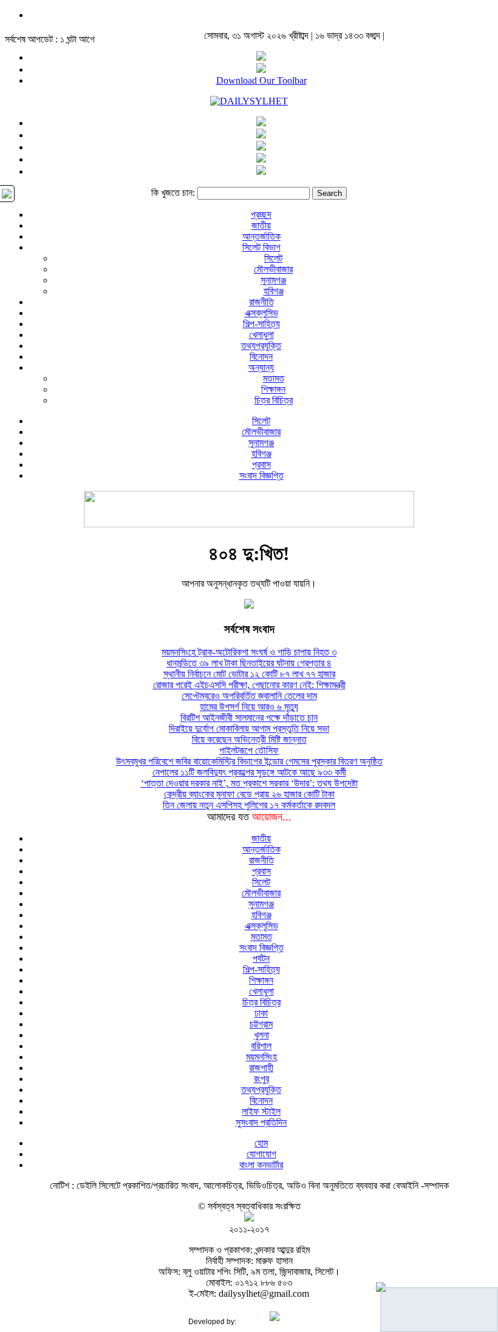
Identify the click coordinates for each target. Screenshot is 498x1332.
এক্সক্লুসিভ (261, 313)
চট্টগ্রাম (261, 1024)
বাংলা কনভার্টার (261, 1165)
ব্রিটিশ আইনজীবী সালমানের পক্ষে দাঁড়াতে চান (249, 717)
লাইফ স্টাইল (261, 1111)
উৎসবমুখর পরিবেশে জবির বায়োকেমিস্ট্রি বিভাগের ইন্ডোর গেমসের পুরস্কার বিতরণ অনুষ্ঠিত (249, 761)
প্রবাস (261, 464)
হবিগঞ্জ (274, 291)
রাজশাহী (261, 1068)
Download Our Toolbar (261, 80)
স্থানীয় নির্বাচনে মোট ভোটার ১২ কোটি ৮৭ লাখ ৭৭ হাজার (249, 674)
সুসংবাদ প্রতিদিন (261, 1122)
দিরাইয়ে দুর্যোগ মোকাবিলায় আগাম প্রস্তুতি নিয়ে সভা (249, 728)
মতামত (273, 378)
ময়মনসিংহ (261, 1057)
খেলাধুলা (261, 335)
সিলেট (273, 258)
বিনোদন (261, 356)
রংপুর (261, 1078)
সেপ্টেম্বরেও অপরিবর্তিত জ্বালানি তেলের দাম (249, 696)
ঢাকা (261, 1013)
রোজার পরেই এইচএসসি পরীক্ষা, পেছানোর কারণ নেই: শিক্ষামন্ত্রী (249, 685)
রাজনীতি (261, 302)
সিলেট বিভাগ (261, 247)
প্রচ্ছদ (261, 214)
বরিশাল (261, 1046)
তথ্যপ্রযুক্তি (261, 345)
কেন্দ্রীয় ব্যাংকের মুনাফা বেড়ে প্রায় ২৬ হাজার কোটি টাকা (249, 794)
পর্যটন (261, 958)
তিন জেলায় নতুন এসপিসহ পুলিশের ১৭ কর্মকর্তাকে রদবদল (249, 805)
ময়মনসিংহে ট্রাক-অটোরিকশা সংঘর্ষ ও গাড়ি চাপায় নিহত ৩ (249, 652)
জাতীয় (261, 225)
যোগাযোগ (261, 1154)
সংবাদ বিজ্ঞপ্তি (261, 475)
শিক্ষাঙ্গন (273, 389)
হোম (261, 1143)
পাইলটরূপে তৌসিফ (249, 750)
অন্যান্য (261, 367)
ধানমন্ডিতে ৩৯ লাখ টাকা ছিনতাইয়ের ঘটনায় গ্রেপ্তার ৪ (249, 663)
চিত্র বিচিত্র (273, 400)
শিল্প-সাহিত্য (261, 324)
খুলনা (261, 1035)
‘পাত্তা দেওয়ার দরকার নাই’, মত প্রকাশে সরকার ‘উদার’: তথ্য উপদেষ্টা (249, 783)
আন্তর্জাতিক (261, 236)
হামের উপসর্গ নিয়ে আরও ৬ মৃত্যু (249, 706)
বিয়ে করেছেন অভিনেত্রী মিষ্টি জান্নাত (249, 739)
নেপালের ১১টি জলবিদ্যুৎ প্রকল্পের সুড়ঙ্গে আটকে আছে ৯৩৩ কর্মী (249, 772)
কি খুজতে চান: (173, 193)
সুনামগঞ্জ (273, 280)
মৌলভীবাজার (273, 269)
